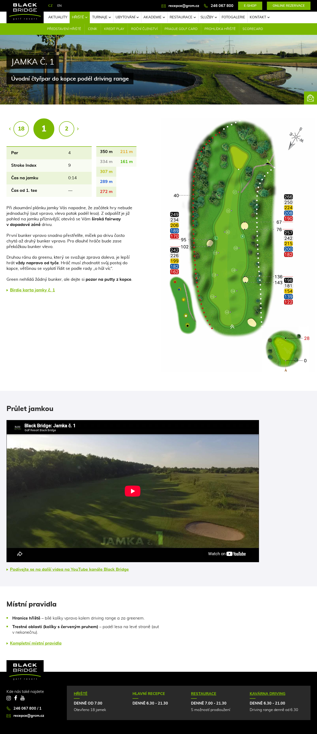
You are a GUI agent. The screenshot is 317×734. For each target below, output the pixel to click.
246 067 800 (222, 6)
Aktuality (57, 17)
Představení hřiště (64, 29)
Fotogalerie (233, 17)
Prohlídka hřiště (220, 29)
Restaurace (181, 17)
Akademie (152, 17)
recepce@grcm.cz (183, 6)
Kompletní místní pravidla (35, 643)
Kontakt (258, 17)
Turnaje (99, 17)
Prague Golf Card (181, 29)
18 (21, 129)
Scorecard (253, 29)
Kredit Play (114, 29)
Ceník (92, 29)
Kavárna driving (267, 694)
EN (59, 5)
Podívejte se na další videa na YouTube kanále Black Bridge (69, 570)
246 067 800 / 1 (27, 708)
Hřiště (78, 17)
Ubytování (125, 17)
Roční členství (144, 29)
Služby (207, 17)
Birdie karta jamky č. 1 (32, 290)
